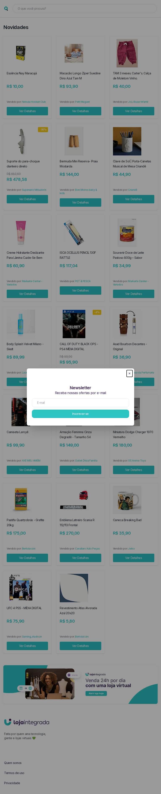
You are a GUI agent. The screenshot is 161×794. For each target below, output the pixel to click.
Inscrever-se (80, 413)
